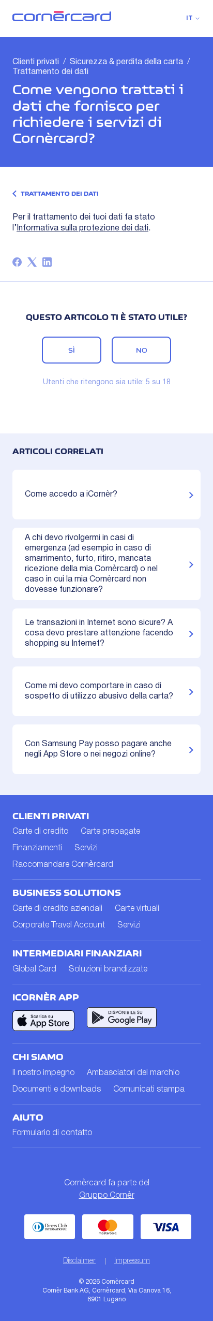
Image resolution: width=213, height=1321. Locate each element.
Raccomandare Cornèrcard (62, 864)
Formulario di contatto (52, 1133)
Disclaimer (79, 1261)
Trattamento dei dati (50, 72)
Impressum (132, 1261)
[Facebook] (17, 262)
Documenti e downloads (56, 1089)
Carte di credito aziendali (57, 908)
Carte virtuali (137, 908)
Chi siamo (38, 1057)
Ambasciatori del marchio (133, 1073)
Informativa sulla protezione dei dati (82, 228)
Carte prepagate (110, 831)
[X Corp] (32, 262)
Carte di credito (40, 831)
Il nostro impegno (43, 1073)
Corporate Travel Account (58, 925)
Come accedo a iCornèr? (71, 494)
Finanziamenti (37, 848)
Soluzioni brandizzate (108, 969)
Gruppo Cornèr (106, 1195)
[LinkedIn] (47, 262)
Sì (71, 350)
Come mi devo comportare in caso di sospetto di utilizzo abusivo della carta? (99, 691)
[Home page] (61, 19)
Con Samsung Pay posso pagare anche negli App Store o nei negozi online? (98, 749)
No (141, 350)
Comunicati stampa (149, 1089)
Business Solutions (66, 893)
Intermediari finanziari (77, 953)
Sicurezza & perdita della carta (126, 62)
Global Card (34, 969)
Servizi (86, 848)
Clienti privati (35, 62)
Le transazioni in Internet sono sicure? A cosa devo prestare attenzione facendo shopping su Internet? (99, 633)
